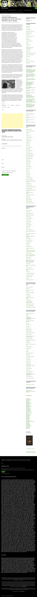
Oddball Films (28, 354)
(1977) (8, 479)
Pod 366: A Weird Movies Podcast (31, 53)
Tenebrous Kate (28, 361)
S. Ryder (27, 419)
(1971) (17, 479)
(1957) (16, 537)
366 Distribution (28, 26)
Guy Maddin (28, 294)
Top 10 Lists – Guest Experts (30, 61)
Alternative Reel (28, 324)
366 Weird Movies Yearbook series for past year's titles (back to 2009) (30, 452)
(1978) (28, 562)
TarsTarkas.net (28, 176)
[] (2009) (27, 499)
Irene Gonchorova (28, 409)
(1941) (30, 508)
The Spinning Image (29, 276)
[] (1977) (7, 511)
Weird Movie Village (29, 201)
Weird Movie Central (29, 199)
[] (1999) (22, 483)
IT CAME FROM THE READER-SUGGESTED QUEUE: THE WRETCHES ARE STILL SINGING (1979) (30, 84)
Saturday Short (28, 56)
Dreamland (27, 288)
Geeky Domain (28, 342)
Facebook (27, 117)
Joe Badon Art (22, 591)
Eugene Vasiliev (28, 426)
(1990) (19, 515)
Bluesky (27, 113)
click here (24, 585)
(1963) (13, 479)
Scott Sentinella (28, 420)
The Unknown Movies (29, 188)
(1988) (27, 481)
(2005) (9, 506)
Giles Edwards (28, 406)
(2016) (11, 520)
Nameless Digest (28, 348)
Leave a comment (16, 22)
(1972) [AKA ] (16, 532)
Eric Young (27, 428)
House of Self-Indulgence (29, 153)
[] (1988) (10, 482)
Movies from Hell (28, 168)
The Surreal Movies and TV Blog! (31, 186)
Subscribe (3, 471)
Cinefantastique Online (29, 218)
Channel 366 (28, 39)
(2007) (8, 524)
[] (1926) (15, 527)
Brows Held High (28, 216)
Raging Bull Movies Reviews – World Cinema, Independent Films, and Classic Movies (30, 261)
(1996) (14, 493)
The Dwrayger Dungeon (29, 179)
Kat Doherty (27, 404)
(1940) (31, 503)
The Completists (28, 362)
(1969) (7, 498)
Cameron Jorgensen (29, 411)
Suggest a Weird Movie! (4, 12)
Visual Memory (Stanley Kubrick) (30, 307)
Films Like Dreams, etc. (29, 240)
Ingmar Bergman (13, 24)
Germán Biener (28, 400)
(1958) (9, 547)
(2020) (9, 564)
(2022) (17, 563)
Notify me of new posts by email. (7, 172)
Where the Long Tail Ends (29, 279)
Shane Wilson (28, 427)
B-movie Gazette (28, 135)
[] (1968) (20, 496)
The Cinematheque (29, 267)
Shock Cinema (28, 174)
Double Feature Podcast (29, 229)
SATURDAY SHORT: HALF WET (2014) (7, 136)
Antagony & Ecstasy (29, 210)
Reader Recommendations (30, 54)
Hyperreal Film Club (29, 246)
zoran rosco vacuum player (30, 378)
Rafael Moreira (28, 415)
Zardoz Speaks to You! (29, 376)
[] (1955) (6, 497)
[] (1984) (25, 517)
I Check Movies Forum (29, 346)
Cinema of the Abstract (29, 137)
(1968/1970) (9, 528)
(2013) (27, 500)
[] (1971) (28, 547)
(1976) (27, 482)
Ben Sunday (28, 423)
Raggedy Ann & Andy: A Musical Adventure (7, 568)
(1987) (17, 487)
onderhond (27, 171)
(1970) (23, 500)
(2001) (21, 508)
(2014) (15, 497)
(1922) (24, 525)
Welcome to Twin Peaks (29, 371)
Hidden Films (28, 243)
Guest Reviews (28, 44)
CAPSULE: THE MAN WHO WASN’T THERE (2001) (30, 79)
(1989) (26, 493)
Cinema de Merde (28, 221)
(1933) (22, 551)
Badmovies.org (28, 211)
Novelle (27, 351)
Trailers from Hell (28, 366)
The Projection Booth (29, 185)
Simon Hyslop (28, 410)
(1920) (16, 490)
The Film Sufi (28, 271)
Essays (27, 42)
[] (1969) (19, 492)
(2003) (8, 494)
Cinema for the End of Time (30, 332)
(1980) (26, 503)
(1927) (6, 522)
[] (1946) (23, 485)
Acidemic (27, 134)
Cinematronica (28, 223)
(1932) (19, 505)
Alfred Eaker (10, 22)
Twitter (27, 119)
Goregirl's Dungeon (29, 241)
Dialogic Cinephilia (28, 334)
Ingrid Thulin (19, 65)
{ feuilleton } (27, 315)
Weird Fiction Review (29, 368)
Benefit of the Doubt (29, 329)
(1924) (32, 518)
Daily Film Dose (28, 226)
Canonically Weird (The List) (30, 36)
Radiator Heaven (28, 258)
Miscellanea (27, 51)
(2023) (28, 566)
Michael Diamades (28, 403)
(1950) (6, 527)
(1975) (10, 519)
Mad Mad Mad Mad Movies (30, 155)
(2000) (8, 549)
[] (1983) (27, 488)
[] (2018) (14, 565)
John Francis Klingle (29, 413)
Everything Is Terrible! (29, 338)
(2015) (8, 500)
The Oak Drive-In (28, 183)
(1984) (6, 531)
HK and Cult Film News (29, 150)
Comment (3, 148)
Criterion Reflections (29, 224)
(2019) (27, 564)
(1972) (23, 487)
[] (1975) (24, 484)
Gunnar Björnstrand (14, 44)
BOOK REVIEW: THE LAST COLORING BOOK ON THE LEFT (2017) (12, 139)
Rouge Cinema (28, 263)
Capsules (27, 37)
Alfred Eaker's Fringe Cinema (30, 31)
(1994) (12, 508)
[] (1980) (23, 559)
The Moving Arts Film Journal (30, 273)
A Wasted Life (28, 132)
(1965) (24, 531)
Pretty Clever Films (28, 257)
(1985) (15, 481)
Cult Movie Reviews (29, 140)
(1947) (18, 561)
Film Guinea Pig (28, 238)
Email (2, 163)
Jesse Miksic (28, 416)
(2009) (21, 481)
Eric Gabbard (28, 408)
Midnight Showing (28, 161)
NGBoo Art (27, 169)
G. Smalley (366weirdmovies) (30, 421)
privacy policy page (24, 586)
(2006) (12, 488)
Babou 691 (27, 326)
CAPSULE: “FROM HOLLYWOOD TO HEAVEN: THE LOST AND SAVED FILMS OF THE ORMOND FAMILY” (31, 75)
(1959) (10, 543)
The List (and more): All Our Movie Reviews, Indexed (16, 12)
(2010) (4, 487)
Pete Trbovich (28, 424)
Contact (5, 10)
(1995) (11, 514)
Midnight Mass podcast (29, 158)
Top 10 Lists (27, 59)
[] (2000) (17, 519)
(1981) (18, 520)
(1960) (5, 551)
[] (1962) (24, 502)
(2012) (10, 485)
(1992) (6, 483)
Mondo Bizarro (28, 163)
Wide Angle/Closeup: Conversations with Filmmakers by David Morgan (30, 374)
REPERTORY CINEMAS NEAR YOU (28, 10)
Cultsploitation (28, 142)
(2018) (17, 564)
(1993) (15, 483)
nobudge (27, 349)
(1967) (32, 486)
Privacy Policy (20, 10)
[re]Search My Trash (29, 129)
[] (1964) (10, 518)
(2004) (3, 479)
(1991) (9, 484)
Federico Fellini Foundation (30, 292)
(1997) (7, 490)
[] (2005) (25, 520)
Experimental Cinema (29, 147)
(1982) (13, 505)
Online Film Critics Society (29, 356)
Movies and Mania (28, 166)
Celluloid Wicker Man (29, 331)
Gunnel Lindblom (16, 77)
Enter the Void (28, 145)
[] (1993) (14, 530)
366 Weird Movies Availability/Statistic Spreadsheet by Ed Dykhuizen (30, 318)
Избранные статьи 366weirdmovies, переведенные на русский (30, 391)
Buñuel (3, 99)
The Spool (27, 278)
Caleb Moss (27, 417)
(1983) (7, 523)
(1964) (19, 499)
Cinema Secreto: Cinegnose (30, 384)
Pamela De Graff (28, 402)
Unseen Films (28, 196)
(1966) (19, 482)
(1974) (12, 504)
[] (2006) (24, 565)
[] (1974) (17, 560)
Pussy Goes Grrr (28, 359)
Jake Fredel (27, 407)
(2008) (28, 489)
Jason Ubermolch (28, 425)
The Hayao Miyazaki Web (29, 305)
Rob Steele (27, 422)
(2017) (23, 523)
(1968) (25, 479)
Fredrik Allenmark (28, 399)
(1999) (15, 486)
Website (3, 167)
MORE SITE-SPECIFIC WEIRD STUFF (12, 10)
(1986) (19, 488)
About (2, 10)
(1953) (19, 506)
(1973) (24, 486)
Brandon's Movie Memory (29, 213)
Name (3, 159)
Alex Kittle (27, 412)
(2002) (21, 480)
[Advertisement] (12, 120)
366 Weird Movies (4, 8)
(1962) (29, 490)
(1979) (20, 528)
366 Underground (28, 29)
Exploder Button (28, 148)
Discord (27, 114)
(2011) (25, 514)
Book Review (28, 34)
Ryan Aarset (28, 398)
